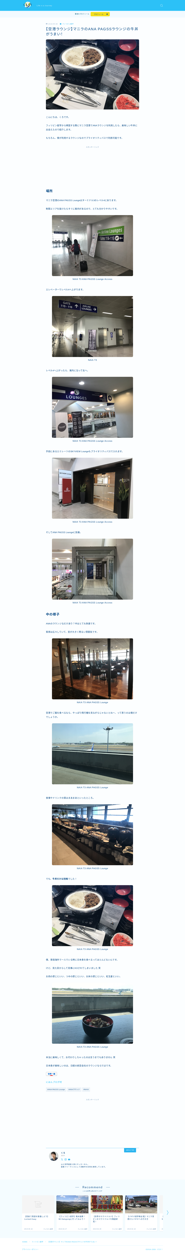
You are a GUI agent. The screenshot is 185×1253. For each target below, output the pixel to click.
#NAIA (86, 1089)
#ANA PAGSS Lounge (56, 1089)
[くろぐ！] (27, 5)
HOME (24, 1242)
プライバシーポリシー (30, 1249)
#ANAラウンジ (74, 1089)
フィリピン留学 (68, 24)
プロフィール (98, 14)
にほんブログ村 (54, 1082)
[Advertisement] (92, 168)
